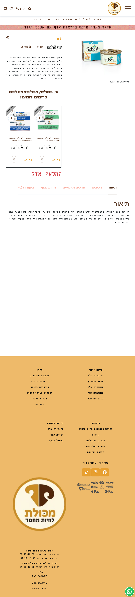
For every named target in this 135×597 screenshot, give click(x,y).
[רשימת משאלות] (11, 8)
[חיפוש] (29, 8)
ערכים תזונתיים (74, 187)
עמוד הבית (96, 19)
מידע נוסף (48, 187)
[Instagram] (95, 472)
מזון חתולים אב (70, 19)
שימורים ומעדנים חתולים (46, 19)
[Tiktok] (86, 472)
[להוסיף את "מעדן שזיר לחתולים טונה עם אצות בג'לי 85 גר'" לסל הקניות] (42, 159)
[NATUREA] (98, 322)
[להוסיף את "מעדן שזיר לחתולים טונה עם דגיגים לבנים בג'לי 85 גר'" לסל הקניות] (14, 159)
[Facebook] (104, 472)
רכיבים (97, 187)
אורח (22, 8)
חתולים (84, 19)
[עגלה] (5, 8)
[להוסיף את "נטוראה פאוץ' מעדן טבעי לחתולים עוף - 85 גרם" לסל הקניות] (75, 332)
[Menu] (128, 8)
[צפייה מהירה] (39, 118)
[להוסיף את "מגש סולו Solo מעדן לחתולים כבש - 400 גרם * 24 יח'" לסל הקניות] (14, 332)
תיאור (112, 187)
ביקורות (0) (26, 187)
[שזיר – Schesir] (48, 149)
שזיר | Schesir (32, 47)
